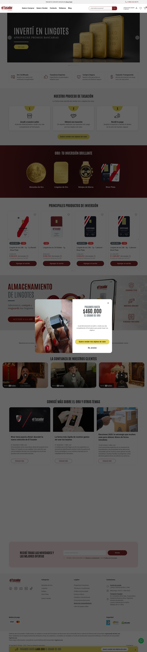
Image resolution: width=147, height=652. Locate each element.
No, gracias (92, 348)
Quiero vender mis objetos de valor (92, 342)
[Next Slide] (113, 2)
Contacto (53, 8)
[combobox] (103, 8)
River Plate (69, 2)
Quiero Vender (42, 8)
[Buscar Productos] (114, 8)
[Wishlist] (140, 8)
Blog (70, 8)
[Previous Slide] (9, 2)
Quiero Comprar (28, 8)
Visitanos (62, 8)
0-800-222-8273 (133, 2)
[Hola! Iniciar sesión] (131, 8)
